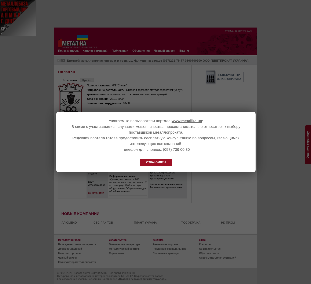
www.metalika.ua (187, 121)
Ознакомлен (156, 162)
